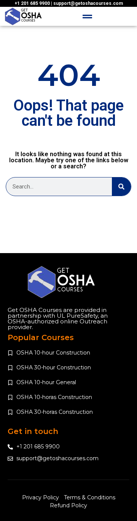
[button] (87, 16)
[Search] (121, 186)
